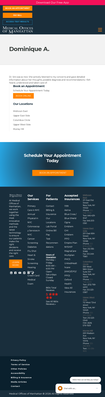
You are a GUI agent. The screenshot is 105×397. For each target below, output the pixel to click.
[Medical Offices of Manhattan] (18, 29)
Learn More (15, 263)
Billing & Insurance (21, 377)
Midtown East (20, 111)
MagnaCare (70, 251)
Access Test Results (17, 21)
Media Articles (19, 382)
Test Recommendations (52, 243)
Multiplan (69, 255)
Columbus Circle (21, 120)
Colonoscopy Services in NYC (34, 230)
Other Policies (19, 369)
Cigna (67, 222)
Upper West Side (22, 124)
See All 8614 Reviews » (52, 302)
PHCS (67, 259)
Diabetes (32, 247)
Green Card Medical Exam (33, 279)
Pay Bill (17, 15)
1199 (66, 206)
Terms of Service (20, 364)
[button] (100, 30)
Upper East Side (21, 115)
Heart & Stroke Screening (33, 259)
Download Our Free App (52, 2)
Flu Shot (32, 251)
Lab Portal (51, 226)
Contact (50, 206)
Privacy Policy (18, 360)
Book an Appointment (17, 8)
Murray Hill (18, 129)
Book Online (23, 96)
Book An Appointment (52, 173)
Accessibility (18, 373)
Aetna (67, 210)
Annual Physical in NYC (33, 218)
